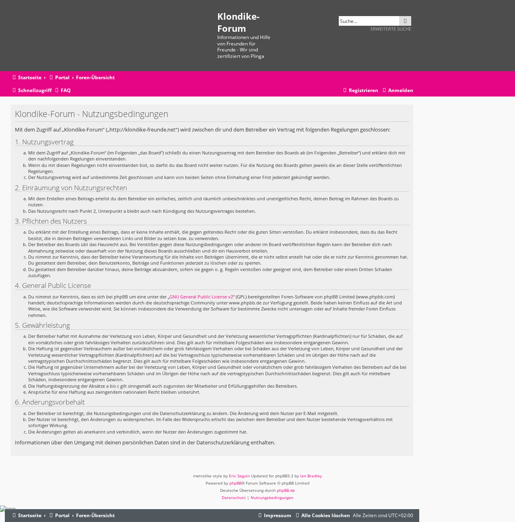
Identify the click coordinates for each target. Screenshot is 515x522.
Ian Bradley (311, 476)
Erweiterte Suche (391, 29)
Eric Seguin (239, 476)
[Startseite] (114, 35)
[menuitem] (62, 90)
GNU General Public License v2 (201, 297)
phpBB (235, 483)
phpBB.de (286, 490)
